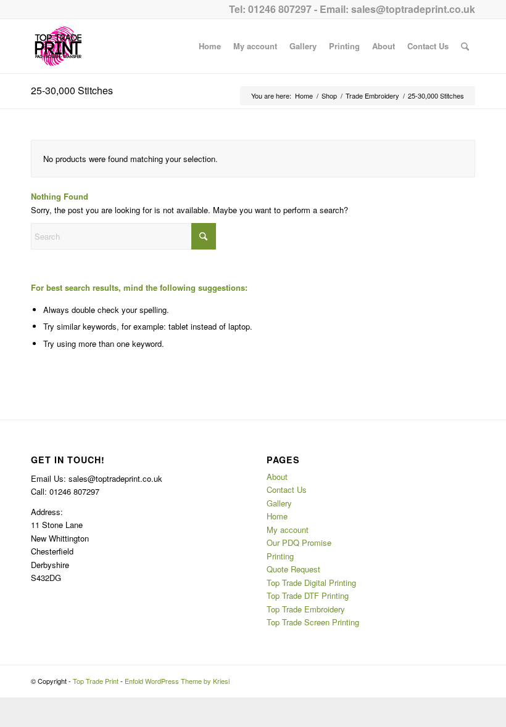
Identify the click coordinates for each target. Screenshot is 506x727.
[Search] (465, 46)
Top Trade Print (95, 681)
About (277, 476)
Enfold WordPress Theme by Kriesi (177, 681)
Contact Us (287, 489)
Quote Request (293, 569)
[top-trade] (58, 46)
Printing (280, 556)
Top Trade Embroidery (306, 609)
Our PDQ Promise (299, 542)
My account (288, 529)
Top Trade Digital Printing (311, 582)
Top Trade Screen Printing (313, 622)
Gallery (279, 503)
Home (277, 516)
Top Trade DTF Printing (308, 595)
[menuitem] (210, 46)
